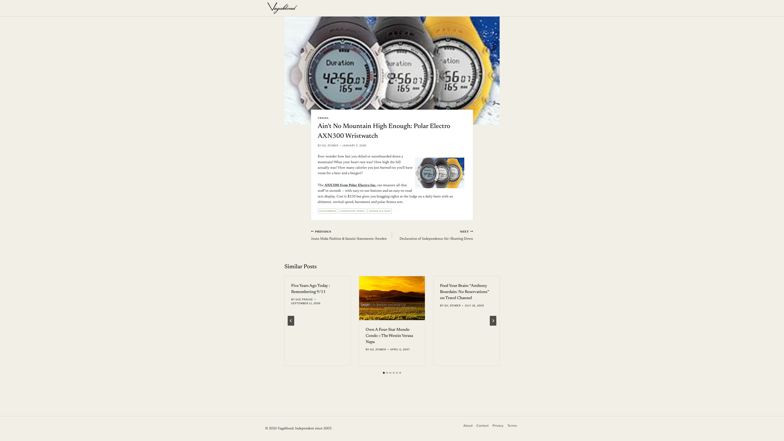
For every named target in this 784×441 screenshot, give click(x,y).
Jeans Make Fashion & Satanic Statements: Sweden (349, 235)
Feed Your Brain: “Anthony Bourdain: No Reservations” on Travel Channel (464, 292)
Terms (512, 426)
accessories (328, 211)
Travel (323, 118)
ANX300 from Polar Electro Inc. (350, 185)
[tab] (384, 373)
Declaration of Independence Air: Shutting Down (436, 235)
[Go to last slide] (291, 321)
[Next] (493, 321)
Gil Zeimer (330, 145)
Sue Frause (304, 299)
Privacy (498, 426)
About (468, 426)
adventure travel (352, 211)
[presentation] (392, 298)
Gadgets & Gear (379, 211)
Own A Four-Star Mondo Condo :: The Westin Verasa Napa (389, 336)
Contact (482, 426)
